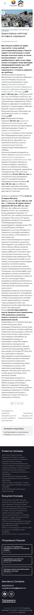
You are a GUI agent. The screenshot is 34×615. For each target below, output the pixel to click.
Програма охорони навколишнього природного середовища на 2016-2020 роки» (15, 157)
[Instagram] (11, 594)
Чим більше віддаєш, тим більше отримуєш (26, 415)
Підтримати (9, 600)
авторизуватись (18, 435)
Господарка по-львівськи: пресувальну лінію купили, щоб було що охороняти (8, 415)
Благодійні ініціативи (9, 30)
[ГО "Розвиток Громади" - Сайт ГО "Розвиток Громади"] (16, 3)
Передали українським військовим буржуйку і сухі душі (16, 570)
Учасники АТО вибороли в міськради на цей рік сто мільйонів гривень (16, 548)
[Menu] (5, 3)
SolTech (22, 612)
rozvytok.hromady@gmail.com (14, 588)
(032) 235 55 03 (8, 586)
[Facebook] (5, 594)
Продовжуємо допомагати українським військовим (13, 559)
